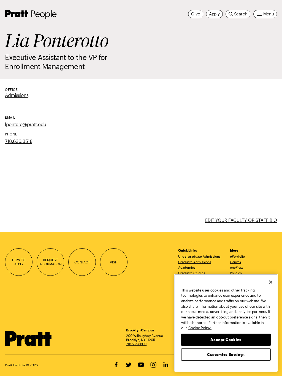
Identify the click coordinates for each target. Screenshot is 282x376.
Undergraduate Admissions (199, 256)
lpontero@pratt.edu (25, 124)
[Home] (28, 338)
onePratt (236, 267)
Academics (187, 267)
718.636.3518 (18, 141)
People (43, 13)
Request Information (50, 262)
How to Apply (19, 262)
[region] (226, 323)
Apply (214, 14)
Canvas (235, 262)
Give (195, 14)
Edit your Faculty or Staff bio (241, 220)
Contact (82, 262)
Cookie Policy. (200, 328)
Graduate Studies (191, 273)
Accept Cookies (225, 339)
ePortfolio (237, 256)
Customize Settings (226, 354)
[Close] (271, 282)
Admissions (16, 95)
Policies (236, 273)
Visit (114, 262)
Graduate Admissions (194, 262)
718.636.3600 (136, 344)
